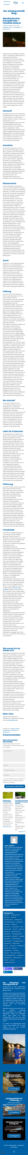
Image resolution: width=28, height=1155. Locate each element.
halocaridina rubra (17, 934)
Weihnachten (17, 957)
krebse (22, 936)
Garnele (21, 929)
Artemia (7, 917)
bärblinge (20, 922)
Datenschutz (7, 1)
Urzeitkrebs (20, 955)
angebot (7, 915)
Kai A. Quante (8, 25)
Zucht (12, 960)
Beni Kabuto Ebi (8, 919)
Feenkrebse (7, 929)
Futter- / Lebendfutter (15, 27)
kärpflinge (7, 938)
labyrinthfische (16, 938)
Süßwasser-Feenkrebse (7, 801)
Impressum (7, 4)
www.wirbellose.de (12, 720)
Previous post (7, 826)
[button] (8, 968)
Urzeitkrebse (8, 957)
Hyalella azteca (15, 728)
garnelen (7, 931)
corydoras (7, 926)
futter (15, 929)
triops (6, 953)
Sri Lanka (16, 950)
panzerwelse (21, 945)
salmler (14, 948)
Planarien (7, 948)
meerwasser (16, 943)
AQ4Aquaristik (15, 915)
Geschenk (7, 934)
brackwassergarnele (9, 922)
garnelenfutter (15, 931)
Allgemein (5, 27)
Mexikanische (6, 732)
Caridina (7, 924)
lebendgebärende (18, 941)
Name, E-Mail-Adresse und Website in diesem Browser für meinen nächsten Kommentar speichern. (14, 780)
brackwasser (18, 919)
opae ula (12, 945)
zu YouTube (14, 1089)
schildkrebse (8, 950)
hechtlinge (7, 936)
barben (13, 917)
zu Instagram (14, 1136)
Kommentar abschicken (15, 786)
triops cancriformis (15, 953)
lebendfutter (14, 730)
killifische (15, 936)
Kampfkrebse (6, 730)
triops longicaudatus (9, 955)
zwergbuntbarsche (9, 962)
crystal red (15, 926)
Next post (21, 831)
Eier (21, 926)
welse (6, 960)
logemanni (7, 943)
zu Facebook (14, 1112)
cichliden (14, 924)
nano (6, 945)
